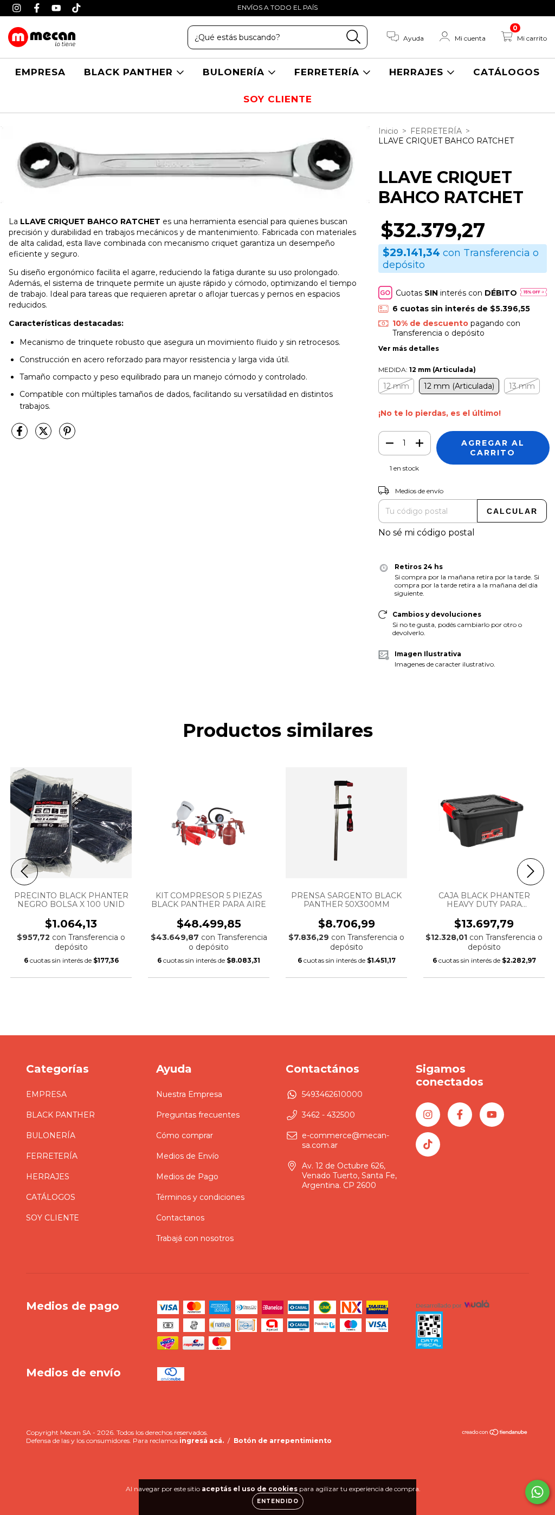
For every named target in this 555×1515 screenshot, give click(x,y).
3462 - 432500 (328, 1115)
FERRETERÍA (328, 72)
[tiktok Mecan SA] (76, 7)
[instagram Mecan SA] (18, 7)
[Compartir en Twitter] (44, 435)
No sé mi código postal (426, 532)
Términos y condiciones (200, 1197)
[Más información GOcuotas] (533, 293)
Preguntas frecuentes (198, 1115)
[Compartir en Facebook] (20, 435)
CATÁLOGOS (506, 72)
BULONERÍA (235, 72)
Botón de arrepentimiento (283, 1440)
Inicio (388, 131)
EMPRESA (40, 72)
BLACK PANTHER (130, 72)
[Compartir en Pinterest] (67, 435)
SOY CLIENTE (277, 99)
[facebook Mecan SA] (38, 7)
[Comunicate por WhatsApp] (537, 1492)
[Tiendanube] (495, 1433)
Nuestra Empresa (189, 1094)
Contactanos (180, 1218)
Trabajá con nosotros (195, 1238)
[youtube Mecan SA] (58, 7)
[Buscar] (353, 37)
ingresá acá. (201, 1440)
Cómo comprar (184, 1135)
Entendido (278, 1501)
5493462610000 (332, 1094)
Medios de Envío (187, 1156)
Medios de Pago (187, 1176)
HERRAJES (418, 72)
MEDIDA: (427, 369)
